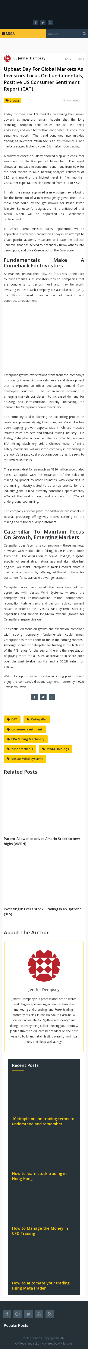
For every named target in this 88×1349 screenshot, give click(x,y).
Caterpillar (39, 719)
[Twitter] (28, 1314)
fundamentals (22, 749)
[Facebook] (7, 1314)
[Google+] (17, 1314)
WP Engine (65, 1343)
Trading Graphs (31, 1338)
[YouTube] (39, 1314)
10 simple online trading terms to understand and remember (43, 1121)
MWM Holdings (58, 749)
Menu (11, 33)
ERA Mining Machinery (27, 739)
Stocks (14, 100)
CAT (14, 719)
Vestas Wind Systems (27, 759)
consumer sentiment (27, 729)
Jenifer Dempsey (31, 58)
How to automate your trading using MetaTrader (41, 1285)
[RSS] (49, 1314)
